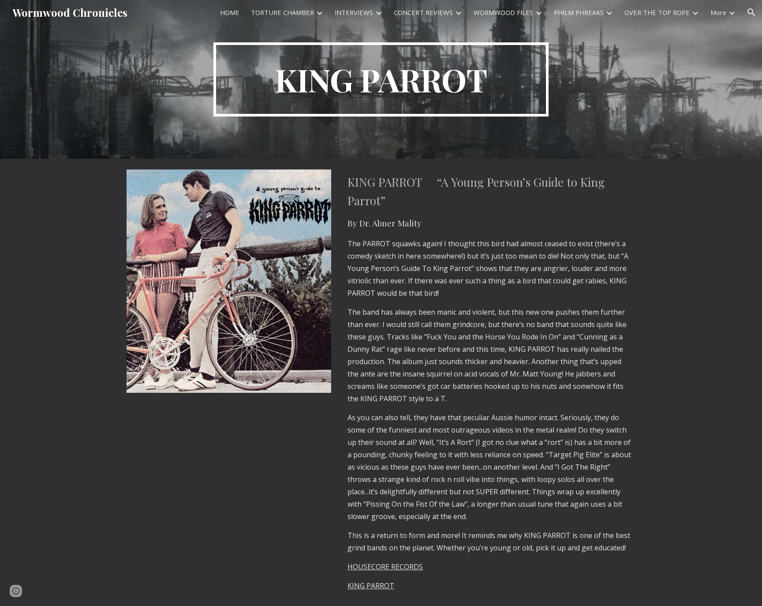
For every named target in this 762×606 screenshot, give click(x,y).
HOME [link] (229, 12)
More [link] (718, 12)
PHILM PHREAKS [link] (579, 12)
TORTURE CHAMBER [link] (282, 12)
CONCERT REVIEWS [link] (423, 12)
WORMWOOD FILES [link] (503, 12)
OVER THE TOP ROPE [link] (657, 12)
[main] (381, 79)
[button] (751, 12)
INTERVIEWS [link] (354, 12)
